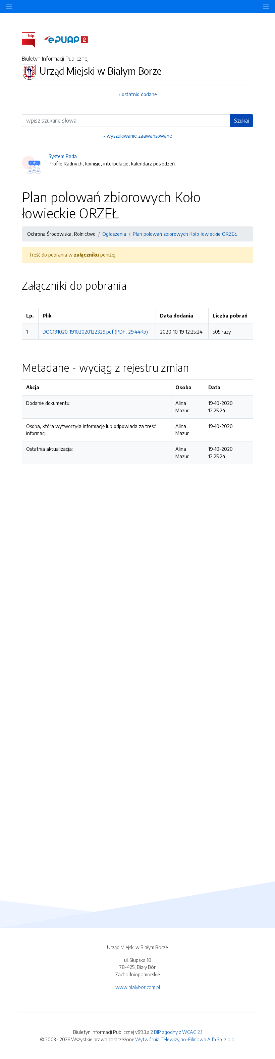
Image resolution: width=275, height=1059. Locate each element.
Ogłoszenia (114, 234)
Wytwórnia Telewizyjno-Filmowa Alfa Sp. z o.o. (185, 1039)
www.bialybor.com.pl (137, 987)
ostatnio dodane (139, 94)
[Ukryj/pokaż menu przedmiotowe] (9, 6)
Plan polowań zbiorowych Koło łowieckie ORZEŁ (185, 234)
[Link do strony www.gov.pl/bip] (32, 39)
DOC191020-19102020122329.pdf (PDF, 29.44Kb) (95, 332)
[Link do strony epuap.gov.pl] (66, 39)
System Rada (63, 156)
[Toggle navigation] (266, 6)
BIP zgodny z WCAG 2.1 (178, 1032)
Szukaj (241, 120)
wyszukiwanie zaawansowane (139, 136)
